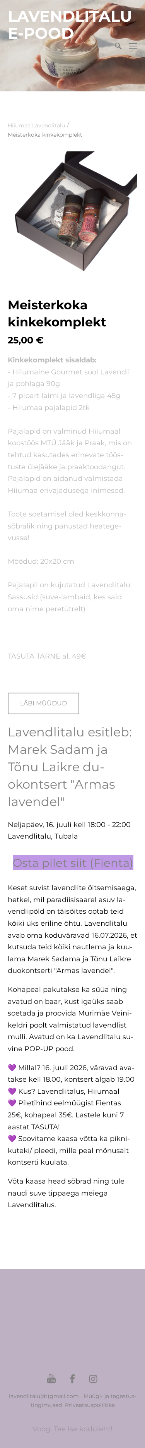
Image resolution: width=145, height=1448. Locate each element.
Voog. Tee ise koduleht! (72, 1429)
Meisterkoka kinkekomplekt (45, 134)
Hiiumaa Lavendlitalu (36, 125)
